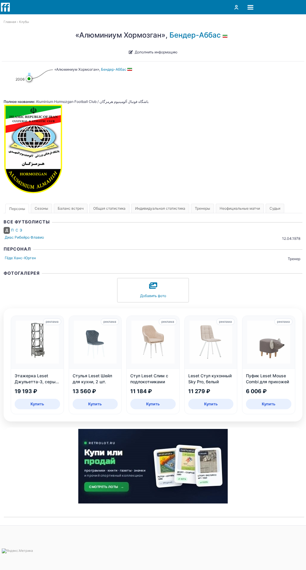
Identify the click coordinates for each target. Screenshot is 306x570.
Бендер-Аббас (195, 35)
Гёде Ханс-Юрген (20, 258)
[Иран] (226, 35)
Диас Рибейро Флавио (24, 237)
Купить (37, 403)
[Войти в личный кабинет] (236, 7)
